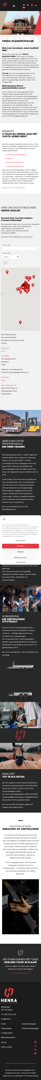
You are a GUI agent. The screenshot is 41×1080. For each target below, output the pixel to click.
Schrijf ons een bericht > (20, 973)
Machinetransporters (15, 162)
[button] (14, 6)
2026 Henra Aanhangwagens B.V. (20, 1070)
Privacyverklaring (31, 1076)
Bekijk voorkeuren (20, 557)
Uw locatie (7, 245)
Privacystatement (21, 562)
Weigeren (20, 552)
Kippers (9, 158)
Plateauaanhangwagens (16, 154)
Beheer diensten (20, 540)
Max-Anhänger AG (8, 385)
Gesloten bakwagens (15, 166)
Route (3, 351)
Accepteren (20, 546)
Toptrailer (5, 356)
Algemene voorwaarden (13, 1076)
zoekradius (7, 253)
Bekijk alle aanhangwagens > (14, 187)
